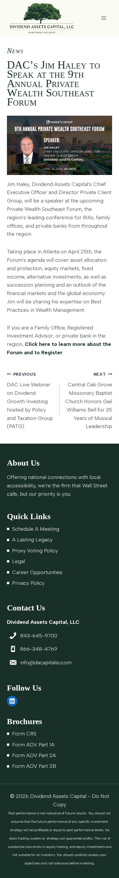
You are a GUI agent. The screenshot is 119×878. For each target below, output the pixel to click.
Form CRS (24, 734)
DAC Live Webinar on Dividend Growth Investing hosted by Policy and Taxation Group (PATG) (30, 401)
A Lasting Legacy (32, 539)
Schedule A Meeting (35, 529)
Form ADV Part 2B (34, 766)
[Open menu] (103, 18)
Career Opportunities (37, 572)
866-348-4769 (38, 649)
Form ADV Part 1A (33, 744)
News (15, 51)
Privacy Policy (28, 583)
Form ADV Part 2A (34, 755)
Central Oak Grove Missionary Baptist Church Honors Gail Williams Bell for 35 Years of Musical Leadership (88, 401)
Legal (18, 561)
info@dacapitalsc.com (46, 662)
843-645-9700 (38, 635)
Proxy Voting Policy (35, 550)
